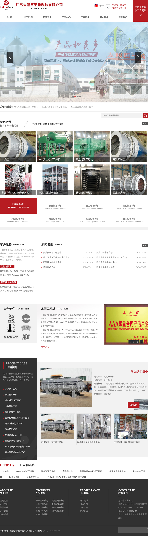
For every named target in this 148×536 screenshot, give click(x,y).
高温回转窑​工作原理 (52, 252)
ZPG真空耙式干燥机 (25, 471)
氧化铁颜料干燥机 (13, 412)
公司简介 (4, 500)
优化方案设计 (7, 266)
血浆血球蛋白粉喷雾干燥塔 (17, 418)
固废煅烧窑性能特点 (105, 267)
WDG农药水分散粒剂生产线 (17, 447)
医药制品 (84, 511)
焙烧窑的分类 (49, 267)
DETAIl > (133, 405)
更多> (145, 123)
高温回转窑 (68, 471)
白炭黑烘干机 (11, 406)
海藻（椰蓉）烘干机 (14, 423)
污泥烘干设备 (11, 389)
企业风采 (4, 511)
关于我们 (28, 17)
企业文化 (4, 504)
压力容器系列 (42, 504)
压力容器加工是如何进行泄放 (56, 257)
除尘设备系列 (58, 511)
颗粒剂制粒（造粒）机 (15, 441)
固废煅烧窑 (14, 477)
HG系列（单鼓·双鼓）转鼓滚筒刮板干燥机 (67, 477)
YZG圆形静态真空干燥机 (82, 107)
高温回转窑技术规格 (52, 262)
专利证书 (4, 514)
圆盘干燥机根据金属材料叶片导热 (111, 257)
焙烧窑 (6, 471)
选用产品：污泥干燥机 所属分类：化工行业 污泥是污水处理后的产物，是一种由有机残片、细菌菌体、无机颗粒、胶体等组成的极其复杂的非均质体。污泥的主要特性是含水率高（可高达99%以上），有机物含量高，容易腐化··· (120, 385)
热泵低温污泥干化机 (14, 435)
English (101, 6)
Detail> (45, 347)
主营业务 (8, 465)
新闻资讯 (47, 17)
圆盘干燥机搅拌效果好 (106, 262)
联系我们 (123, 17)
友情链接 (29, 465)
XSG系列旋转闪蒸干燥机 (25, 107)
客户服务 (104, 17)
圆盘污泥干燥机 (48, 471)
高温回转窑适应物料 (105, 252)
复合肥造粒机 (11, 429)
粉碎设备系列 (42, 507)
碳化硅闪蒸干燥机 (13, 400)
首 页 (9, 17)
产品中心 (66, 17)
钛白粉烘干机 (11, 395)
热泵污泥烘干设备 (117, 471)
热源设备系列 (42, 511)
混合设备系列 (58, 500)
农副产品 (84, 507)
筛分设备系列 (58, 507)
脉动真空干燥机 (34, 477)
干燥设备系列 (42, 500)
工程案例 (85, 17)
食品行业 (84, 504)
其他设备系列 (42, 514)
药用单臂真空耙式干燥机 (91, 471)
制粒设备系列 (58, 504)
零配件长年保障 (8, 282)
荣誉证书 (4, 507)
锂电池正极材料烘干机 (15, 452)
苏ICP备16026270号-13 (51, 531)
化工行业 (84, 500)
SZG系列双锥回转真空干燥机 (53, 107)
